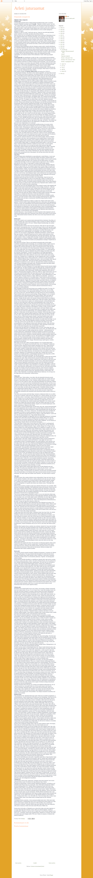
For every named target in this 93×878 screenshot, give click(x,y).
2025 (61, 29)
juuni (63, 65)
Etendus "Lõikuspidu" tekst (67, 57)
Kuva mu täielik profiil (69, 18)
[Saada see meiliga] (28, 818)
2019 (61, 40)
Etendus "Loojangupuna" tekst (67, 61)
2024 (61, 31)
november (64, 49)
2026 (61, 27)
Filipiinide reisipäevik (65, 56)
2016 (61, 46)
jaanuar (63, 71)
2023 (61, 33)
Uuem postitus (18, 863)
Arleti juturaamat (29, 8)
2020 (61, 38)
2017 (61, 44)
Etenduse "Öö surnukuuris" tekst (68, 59)
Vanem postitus (52, 863)
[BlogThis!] (30, 818)
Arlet (68, 16)
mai (62, 67)
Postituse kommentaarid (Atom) (37, 866)
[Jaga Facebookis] (32, 818)
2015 (61, 48)
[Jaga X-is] (31, 818)
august (63, 63)
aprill (63, 69)
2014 (61, 73)
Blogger (51, 875)
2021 (61, 37)
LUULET (63, 54)
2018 (61, 42)
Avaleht (35, 863)
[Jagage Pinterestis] (34, 818)
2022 (61, 35)
